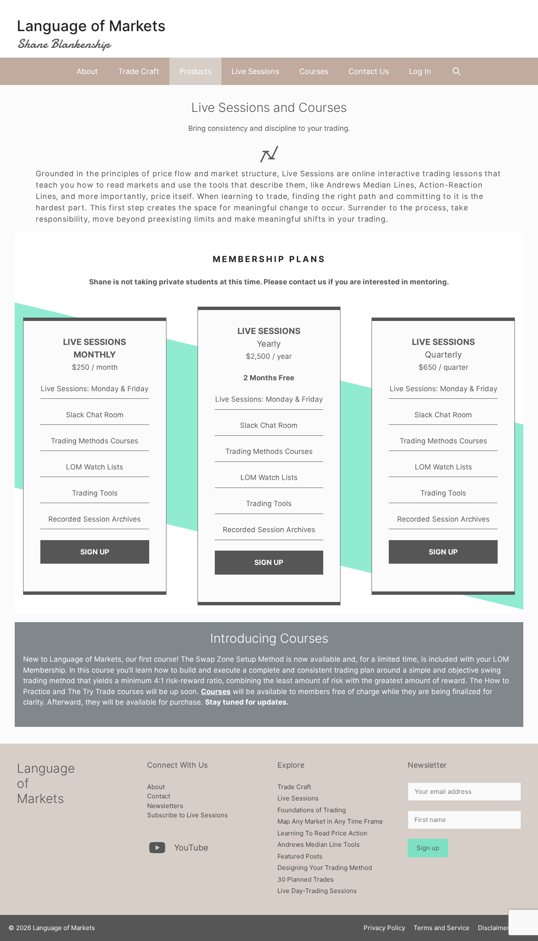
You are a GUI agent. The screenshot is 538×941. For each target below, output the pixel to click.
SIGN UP (94, 552)
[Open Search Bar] (456, 71)
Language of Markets (91, 25)
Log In (420, 71)
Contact (158, 796)
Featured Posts (299, 856)
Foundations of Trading (311, 810)
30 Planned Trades (305, 879)
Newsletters (165, 806)
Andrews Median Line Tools (318, 844)
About (87, 71)
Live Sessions (255, 71)
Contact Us (368, 71)
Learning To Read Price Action (322, 833)
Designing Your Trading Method (324, 868)
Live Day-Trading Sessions (317, 891)
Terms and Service (441, 928)
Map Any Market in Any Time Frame (330, 821)
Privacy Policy (384, 928)
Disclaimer (493, 928)
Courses (313, 71)
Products (195, 71)
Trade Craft (138, 71)
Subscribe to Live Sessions (187, 815)
